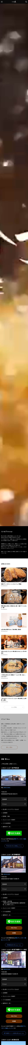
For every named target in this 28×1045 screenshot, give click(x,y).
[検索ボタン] (26, 2)
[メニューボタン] (2, 2)
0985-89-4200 (7, 969)
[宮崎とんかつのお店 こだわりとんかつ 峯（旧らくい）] (14, 2)
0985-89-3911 (7, 874)
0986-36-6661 (7, 787)
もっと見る (14, 707)
